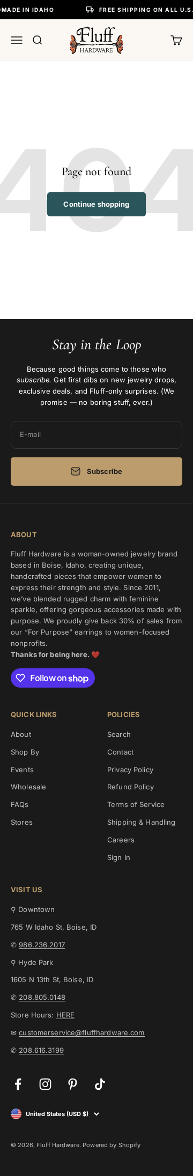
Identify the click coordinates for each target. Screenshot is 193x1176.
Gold (52, 626)
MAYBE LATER (96, 734)
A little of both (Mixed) (83, 664)
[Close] (174, 426)
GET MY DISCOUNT (96, 701)
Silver (54, 645)
